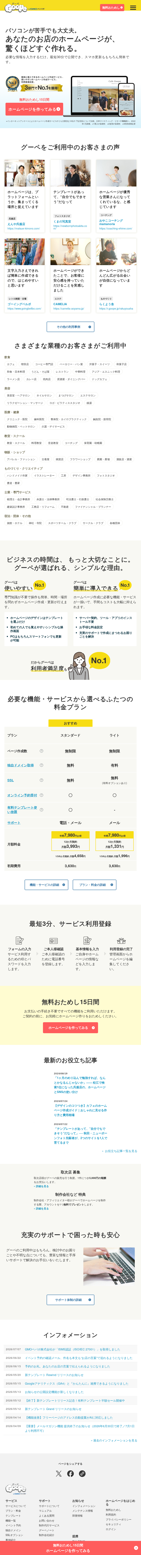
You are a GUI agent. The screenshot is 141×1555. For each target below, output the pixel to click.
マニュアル (45, 1510)
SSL (10, 780)
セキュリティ (113, 1524)
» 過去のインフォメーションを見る (114, 1440)
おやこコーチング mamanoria (111, 222)
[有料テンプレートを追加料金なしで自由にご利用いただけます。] (41, 810)
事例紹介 (11, 1540)
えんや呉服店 (16, 224)
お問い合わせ (46, 1520)
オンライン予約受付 (22, 795)
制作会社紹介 (46, 1535)
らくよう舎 (106, 304)
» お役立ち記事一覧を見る (119, 1151)
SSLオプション (14, 1535)
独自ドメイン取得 (20, 765)
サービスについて (16, 1506)
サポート (14, 823)
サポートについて (49, 1506)
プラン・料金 (13, 1510)
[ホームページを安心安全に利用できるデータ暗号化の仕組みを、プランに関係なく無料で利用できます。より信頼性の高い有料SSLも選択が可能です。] (41, 780)
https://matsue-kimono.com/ (24, 228)
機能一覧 (11, 1520)
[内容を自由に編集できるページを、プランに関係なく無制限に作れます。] (41, 751)
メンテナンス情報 (82, 1510)
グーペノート (46, 1530)
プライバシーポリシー (118, 1519)
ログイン (111, 1529)
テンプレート (13, 1515)
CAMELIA (60, 304)
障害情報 (77, 1515)
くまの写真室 (62, 221)
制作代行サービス (49, 1525)
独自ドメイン (13, 1530)
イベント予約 (13, 1525)
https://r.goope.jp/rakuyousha (116, 308)
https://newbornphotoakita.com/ (70, 227)
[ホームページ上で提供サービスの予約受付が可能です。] (41, 795)
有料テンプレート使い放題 (22, 809)
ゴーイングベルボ (19, 304)
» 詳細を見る (41, 1186)
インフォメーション (83, 1506)
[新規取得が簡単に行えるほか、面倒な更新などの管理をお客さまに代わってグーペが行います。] (41, 765)
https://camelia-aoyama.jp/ (68, 308)
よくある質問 (46, 1515)
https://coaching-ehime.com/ (115, 228)
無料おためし (111, 7)
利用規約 (111, 1514)
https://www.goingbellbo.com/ (24, 308)
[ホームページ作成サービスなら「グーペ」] (22, 8)
